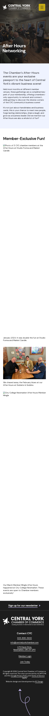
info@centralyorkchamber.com (25, 642)
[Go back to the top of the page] (24, 702)
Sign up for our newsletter (23, 605)
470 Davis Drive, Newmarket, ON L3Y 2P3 (24, 648)
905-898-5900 (24, 638)
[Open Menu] (42, 7)
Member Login (25, 656)
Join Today (25, 662)
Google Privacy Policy (19, 676)
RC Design (39, 681)
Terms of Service (38, 676)
